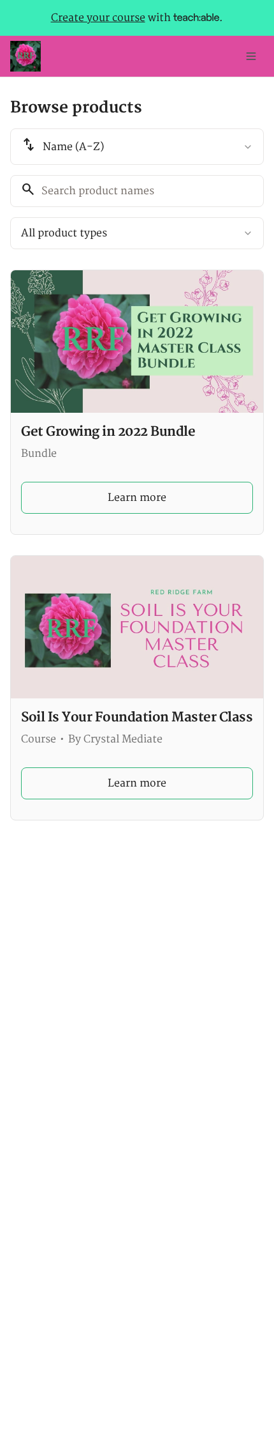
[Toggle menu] (251, 56)
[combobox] (137, 146)
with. (137, 18)
